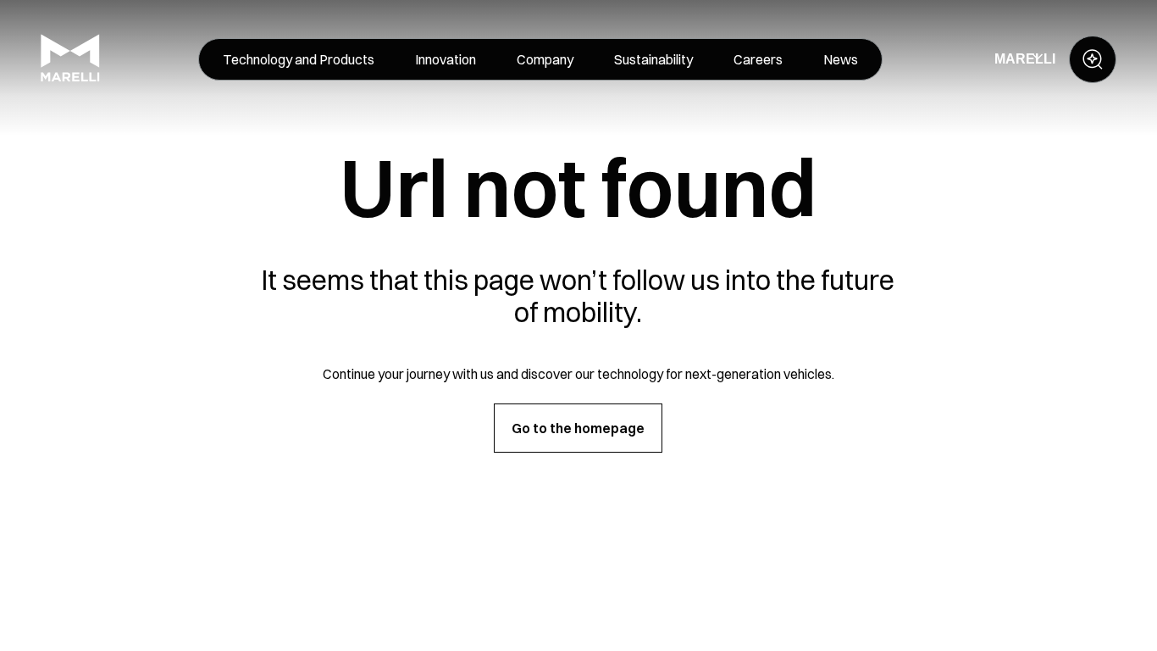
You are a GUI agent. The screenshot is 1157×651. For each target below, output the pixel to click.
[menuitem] (298, 59)
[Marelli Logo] (70, 77)
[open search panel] (1092, 59)
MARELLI (1024, 59)
